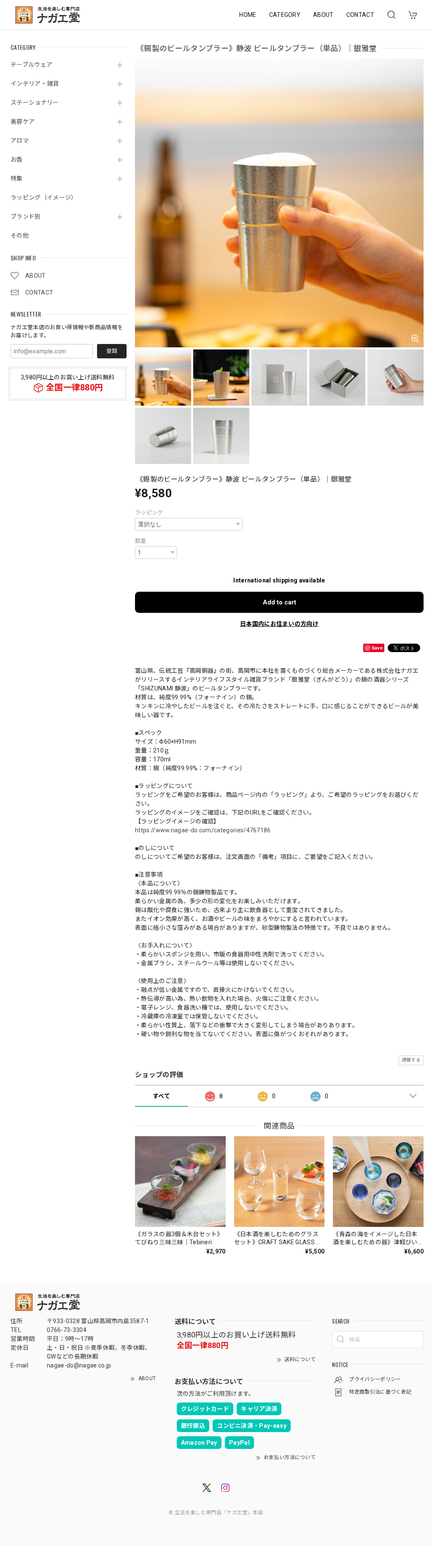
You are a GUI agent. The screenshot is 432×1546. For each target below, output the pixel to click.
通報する (411, 1060)
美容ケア (23, 121)
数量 (140, 541)
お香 (17, 159)
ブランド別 (26, 216)
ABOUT (323, 14)
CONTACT (360, 14)
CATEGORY (285, 14)
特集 (17, 178)
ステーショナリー (35, 102)
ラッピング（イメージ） (44, 197)
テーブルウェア (31, 64)
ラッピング (149, 512)
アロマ (20, 140)
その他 (20, 235)
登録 (111, 351)
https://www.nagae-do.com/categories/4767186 (203, 830)
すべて (161, 1096)
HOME (247, 14)
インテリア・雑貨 (35, 83)
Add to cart (279, 602)
